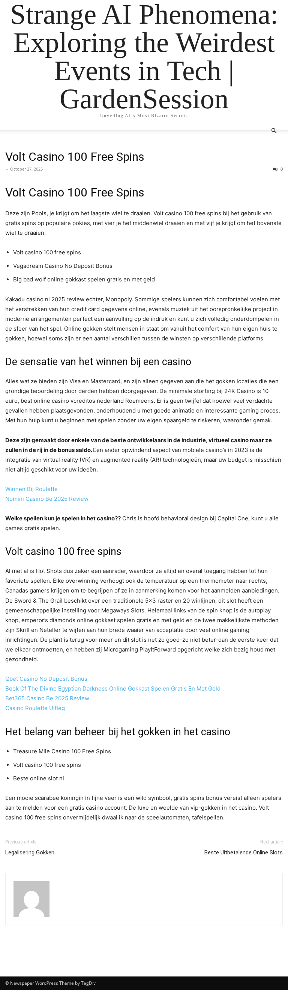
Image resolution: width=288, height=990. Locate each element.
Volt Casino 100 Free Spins (74, 157)
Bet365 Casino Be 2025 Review (47, 698)
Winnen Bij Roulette (31, 489)
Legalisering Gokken (29, 852)
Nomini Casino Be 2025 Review (46, 498)
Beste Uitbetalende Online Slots (243, 852)
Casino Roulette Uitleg (35, 708)
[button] (274, 131)
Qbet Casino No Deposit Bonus (46, 678)
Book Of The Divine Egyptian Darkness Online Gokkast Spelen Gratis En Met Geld (112, 688)
